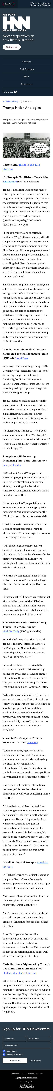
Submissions (26, 84)
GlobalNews (21, 358)
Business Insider (12, 465)
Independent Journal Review (20, 973)
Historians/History (10, 101)
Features (26, 61)
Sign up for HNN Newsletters (26, 1078)
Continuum (12, 1051)
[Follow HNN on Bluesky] (15, 92)
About (26, 76)
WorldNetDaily (11, 631)
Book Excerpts (26, 69)
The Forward (10, 181)
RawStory (32, 742)
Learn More (35, 1060)
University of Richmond (40, 5)
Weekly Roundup (14, 1054)
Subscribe (11, 47)
